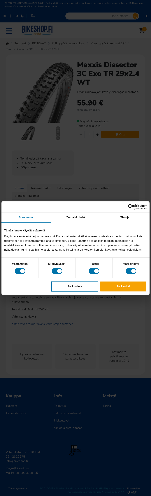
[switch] (57, 271)
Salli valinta (74, 286)
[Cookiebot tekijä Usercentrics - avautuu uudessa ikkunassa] (131, 207)
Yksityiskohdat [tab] (75, 217)
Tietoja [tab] (124, 217)
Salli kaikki (123, 286)
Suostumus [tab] (26, 217)
